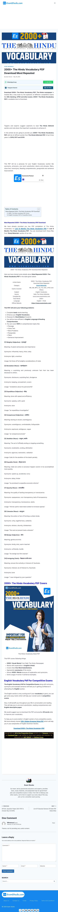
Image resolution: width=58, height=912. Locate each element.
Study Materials (9, 66)
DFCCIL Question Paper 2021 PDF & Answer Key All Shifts (12, 808)
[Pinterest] (32, 910)
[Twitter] (23, 910)
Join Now (49, 82)
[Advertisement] (29, 17)
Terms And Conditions (47, 900)
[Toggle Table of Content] (38, 209)
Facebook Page (13, 735)
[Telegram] (35, 910)
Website (42, 866)
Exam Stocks (9, 76)
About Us (6, 900)
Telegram (45, 733)
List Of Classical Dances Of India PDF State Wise (45, 808)
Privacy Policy (34, 900)
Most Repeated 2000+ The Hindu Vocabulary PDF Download (23, 211)
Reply (53, 822)
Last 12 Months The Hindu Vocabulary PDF (31, 229)
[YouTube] (29, 910)
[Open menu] (54, 3)
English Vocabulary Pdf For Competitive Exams (20, 215)
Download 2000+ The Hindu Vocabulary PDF (29, 728)
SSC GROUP (27, 737)
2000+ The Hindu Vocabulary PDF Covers (19, 213)
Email (23, 866)
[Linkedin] (38, 910)
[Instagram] (26, 910)
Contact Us (16, 900)
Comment (5, 845)
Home (24, 900)
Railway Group (38, 737)
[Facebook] (20, 910)
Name (4, 866)
